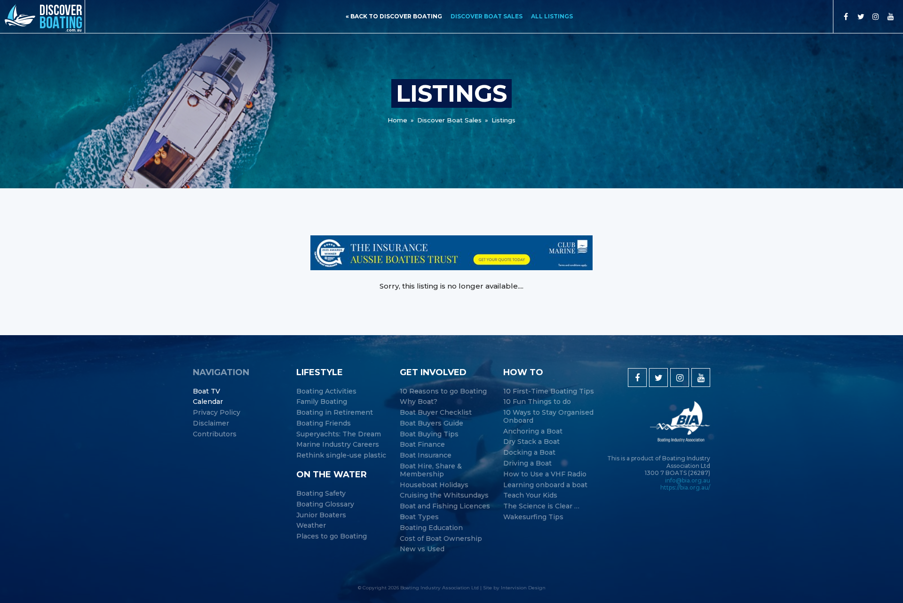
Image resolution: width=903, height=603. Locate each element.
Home (397, 120)
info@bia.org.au (687, 480)
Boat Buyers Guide (431, 423)
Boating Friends (323, 423)
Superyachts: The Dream (338, 434)
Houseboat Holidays (434, 485)
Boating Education (431, 528)
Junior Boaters (321, 515)
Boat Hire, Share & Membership (431, 470)
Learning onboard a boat (545, 485)
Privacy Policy (216, 413)
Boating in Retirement (334, 413)
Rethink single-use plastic (341, 455)
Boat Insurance (426, 455)
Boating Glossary (325, 504)
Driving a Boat (527, 463)
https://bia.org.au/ (685, 487)
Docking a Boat (529, 453)
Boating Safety (321, 494)
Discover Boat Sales (487, 16)
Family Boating (321, 402)
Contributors (215, 434)
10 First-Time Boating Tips (548, 391)
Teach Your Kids (530, 495)
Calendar (208, 402)
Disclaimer (211, 423)
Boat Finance (422, 445)
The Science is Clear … (541, 506)
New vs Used (422, 549)
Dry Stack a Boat (531, 442)
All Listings (552, 16)
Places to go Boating (331, 536)
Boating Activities (326, 391)
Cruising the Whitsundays (444, 495)
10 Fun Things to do (537, 402)
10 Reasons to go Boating (443, 391)
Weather (311, 526)
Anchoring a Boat (532, 431)
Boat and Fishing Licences (445, 506)
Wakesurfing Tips (533, 517)
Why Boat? (418, 402)
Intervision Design (523, 588)
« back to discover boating (394, 16)
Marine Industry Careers (337, 445)
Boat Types (419, 517)
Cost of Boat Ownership (441, 539)
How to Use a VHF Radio (544, 474)
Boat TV (206, 391)
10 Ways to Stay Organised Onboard (548, 417)
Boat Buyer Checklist (436, 413)
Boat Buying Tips (429, 434)
